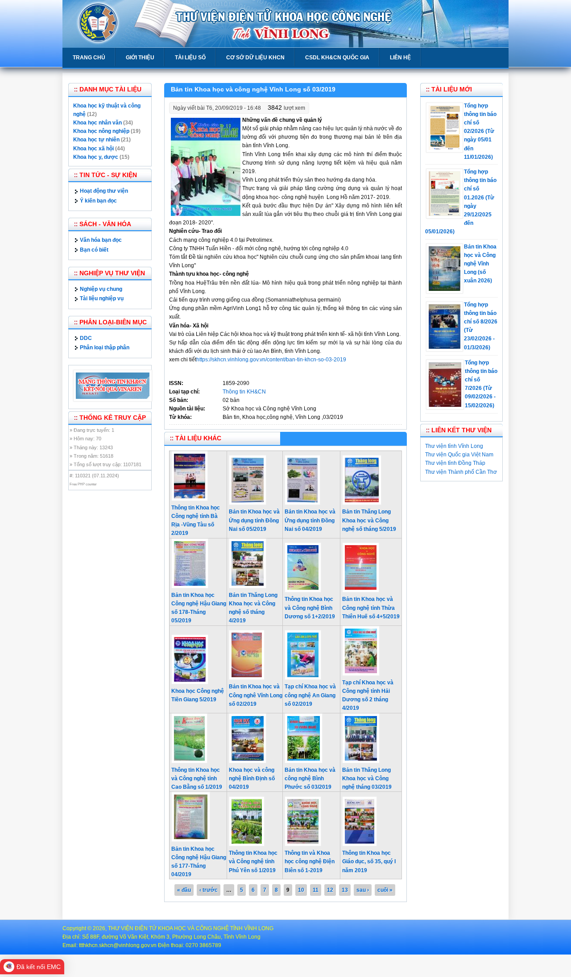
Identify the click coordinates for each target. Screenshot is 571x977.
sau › (362, 890)
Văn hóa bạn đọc (101, 240)
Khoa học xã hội (93, 148)
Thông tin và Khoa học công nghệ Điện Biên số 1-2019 (310, 861)
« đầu (184, 890)
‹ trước (208, 890)
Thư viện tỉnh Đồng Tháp (455, 463)
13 (345, 890)
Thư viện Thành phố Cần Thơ (461, 472)
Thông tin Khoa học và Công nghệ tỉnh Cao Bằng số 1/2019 (196, 778)
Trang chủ (89, 57)
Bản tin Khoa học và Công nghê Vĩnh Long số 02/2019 (255, 695)
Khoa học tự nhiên (96, 140)
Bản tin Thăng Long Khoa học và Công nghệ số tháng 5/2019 (369, 520)
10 (301, 890)
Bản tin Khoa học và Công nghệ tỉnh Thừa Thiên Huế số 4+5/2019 (371, 607)
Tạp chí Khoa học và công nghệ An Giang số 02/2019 (310, 695)
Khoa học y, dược (95, 157)
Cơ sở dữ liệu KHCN (255, 57)
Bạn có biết (94, 250)
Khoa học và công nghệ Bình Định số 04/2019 (252, 778)
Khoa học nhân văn (97, 123)
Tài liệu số (190, 57)
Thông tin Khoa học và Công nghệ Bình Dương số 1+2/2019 (310, 607)
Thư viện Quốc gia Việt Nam (459, 454)
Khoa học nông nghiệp (101, 131)
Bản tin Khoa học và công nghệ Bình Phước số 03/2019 (310, 778)
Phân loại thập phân (104, 347)
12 (330, 890)
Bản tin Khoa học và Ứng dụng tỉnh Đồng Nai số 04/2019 (310, 520)
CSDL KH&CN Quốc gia (337, 57)
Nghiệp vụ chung (101, 289)
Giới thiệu (140, 57)
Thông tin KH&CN (244, 392)
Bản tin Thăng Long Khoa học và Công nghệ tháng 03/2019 (367, 778)
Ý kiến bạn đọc (98, 201)
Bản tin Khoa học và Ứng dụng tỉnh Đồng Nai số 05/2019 (254, 520)
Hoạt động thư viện (104, 191)
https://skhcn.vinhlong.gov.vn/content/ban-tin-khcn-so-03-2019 (271, 359)
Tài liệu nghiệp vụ (102, 298)
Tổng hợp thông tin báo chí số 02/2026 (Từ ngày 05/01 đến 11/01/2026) (480, 131)
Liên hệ (400, 57)
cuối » (385, 890)
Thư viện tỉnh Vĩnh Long (454, 446)
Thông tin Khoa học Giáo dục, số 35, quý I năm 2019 (369, 861)
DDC (86, 338)
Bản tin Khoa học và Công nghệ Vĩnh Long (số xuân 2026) (480, 264)
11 (316, 890)
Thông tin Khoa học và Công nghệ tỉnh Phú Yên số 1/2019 (253, 861)
